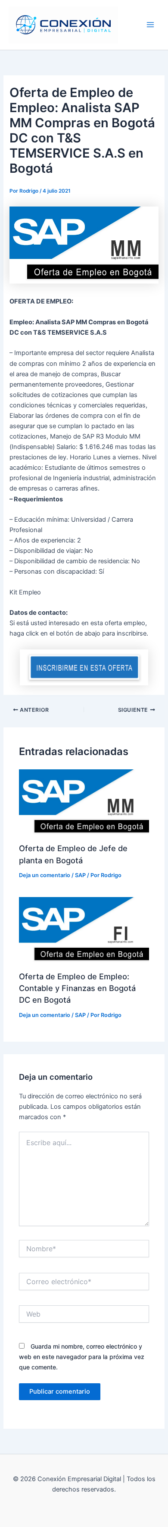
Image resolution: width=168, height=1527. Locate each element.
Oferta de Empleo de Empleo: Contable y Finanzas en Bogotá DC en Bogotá (77, 988)
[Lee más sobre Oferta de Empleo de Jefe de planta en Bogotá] (84, 802)
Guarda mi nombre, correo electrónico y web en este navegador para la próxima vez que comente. (81, 1357)
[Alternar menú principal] (150, 25)
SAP (128, 24)
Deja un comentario (44, 875)
